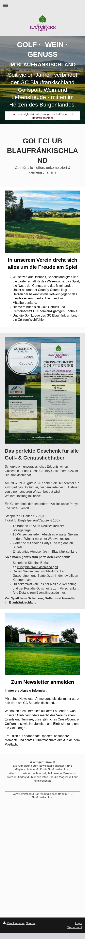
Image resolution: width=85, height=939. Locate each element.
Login (78, 923)
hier (62, 592)
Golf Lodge (32, 315)
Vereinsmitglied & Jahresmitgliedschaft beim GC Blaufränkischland (43, 115)
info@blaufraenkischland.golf (37, 567)
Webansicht (74, 927)
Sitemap (31, 923)
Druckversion (16, 923)
